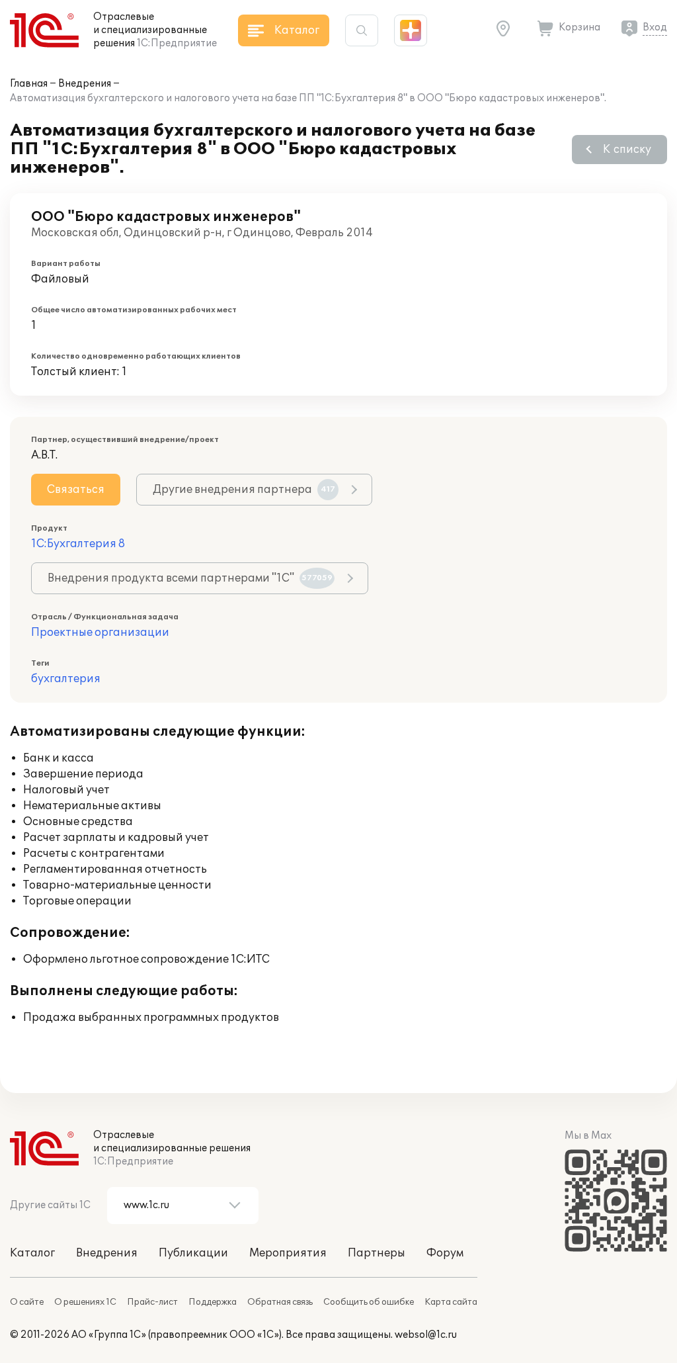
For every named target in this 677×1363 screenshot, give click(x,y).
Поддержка (212, 1302)
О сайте (27, 1302)
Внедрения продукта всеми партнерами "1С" (190, 578)
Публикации (193, 1253)
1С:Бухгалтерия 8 (78, 543)
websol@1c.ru (426, 1335)
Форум (444, 1253)
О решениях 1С (85, 1302)
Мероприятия (288, 1253)
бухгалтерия (65, 678)
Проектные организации (100, 632)
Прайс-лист (152, 1302)
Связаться (75, 489)
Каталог (32, 1253)
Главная (29, 83)
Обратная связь (280, 1302)
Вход (655, 27)
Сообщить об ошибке (368, 1302)
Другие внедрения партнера (244, 489)
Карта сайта (450, 1302)
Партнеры (376, 1253)
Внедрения (84, 83)
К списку (627, 149)
